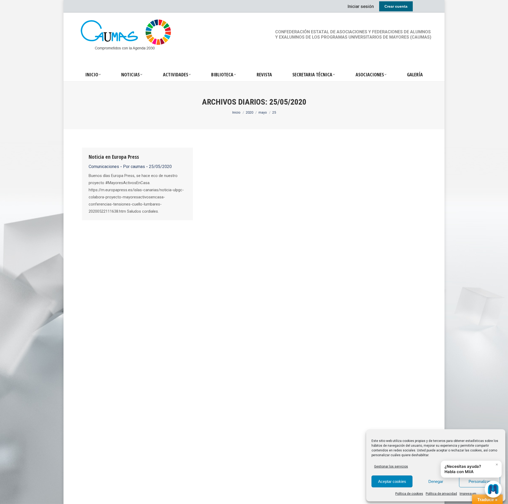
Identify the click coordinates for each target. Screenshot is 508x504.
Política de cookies (409, 494)
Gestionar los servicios (391, 466)
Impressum (468, 494)
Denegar (435, 481)
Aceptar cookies (392, 481)
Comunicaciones (104, 166)
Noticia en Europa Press (114, 156)
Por (134, 166)
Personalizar (479, 481)
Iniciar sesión (360, 6)
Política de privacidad (441, 494)
